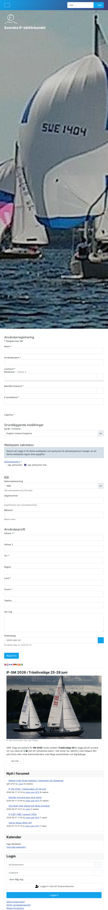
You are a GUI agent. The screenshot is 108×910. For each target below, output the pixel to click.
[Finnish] (10, 664)
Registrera (11, 655)
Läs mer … (15, 761)
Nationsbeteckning (13, 481)
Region (7, 567)
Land (7, 578)
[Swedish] (22, 664)
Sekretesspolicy (12, 461)
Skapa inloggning (15, 908)
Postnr (8, 589)
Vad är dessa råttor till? (20, 822)
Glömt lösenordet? (15, 902)
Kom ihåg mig (16, 879)
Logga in (54, 895)
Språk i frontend (12, 428)
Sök (100, 5)
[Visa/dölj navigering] (7, 5)
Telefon (8, 600)
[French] (12, 664)
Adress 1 (9, 533)
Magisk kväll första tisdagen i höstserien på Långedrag (36, 780)
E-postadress (11, 397)
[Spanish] (19, 664)
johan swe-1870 (32, 792)
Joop (20, 784)
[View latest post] (7, 780)
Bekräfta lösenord (14, 386)
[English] (5, 664)
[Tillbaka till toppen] (103, 905)
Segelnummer (11, 495)
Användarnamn (12, 357)
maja (28, 809)
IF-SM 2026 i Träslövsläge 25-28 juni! (27, 789)
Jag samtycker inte (36, 465)
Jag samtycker (14, 465)
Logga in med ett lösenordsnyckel (56, 886)
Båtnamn (8, 510)
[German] (15, 664)
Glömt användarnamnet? (18, 905)
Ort (6, 555)
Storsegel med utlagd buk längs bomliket (29, 806)
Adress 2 (8, 544)
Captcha (9, 414)
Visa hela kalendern (16, 847)
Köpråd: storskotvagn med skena (25, 797)
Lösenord (9, 369)
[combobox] (80, 5)
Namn (8, 346)
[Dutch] (8, 664)
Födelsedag (10, 635)
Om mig (8, 611)
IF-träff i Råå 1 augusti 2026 (22, 814)
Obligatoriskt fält (13, 341)
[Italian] (17, 664)
